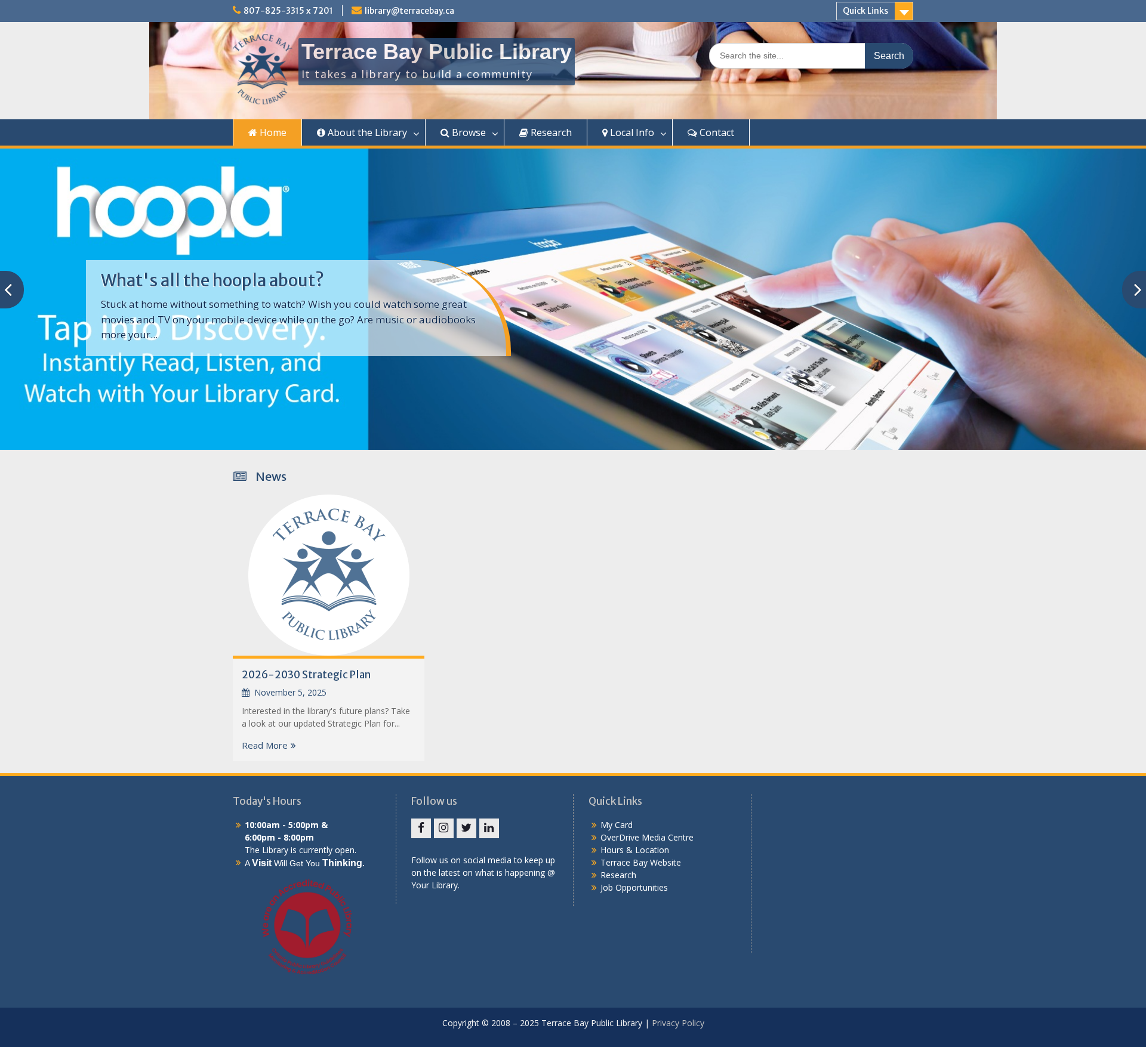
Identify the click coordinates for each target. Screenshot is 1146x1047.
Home (271, 132)
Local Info (631, 132)
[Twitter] (466, 828)
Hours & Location (634, 849)
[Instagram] (444, 828)
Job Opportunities (634, 887)
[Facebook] (421, 828)
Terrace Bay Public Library (436, 51)
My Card (616, 824)
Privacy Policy (678, 1023)
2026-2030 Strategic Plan (306, 674)
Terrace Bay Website (640, 862)
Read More (265, 745)
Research (550, 132)
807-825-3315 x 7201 (288, 10)
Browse (467, 132)
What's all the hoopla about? (212, 280)
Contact (715, 132)
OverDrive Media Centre (647, 837)
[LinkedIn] (489, 828)
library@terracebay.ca (409, 10)
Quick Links (865, 10)
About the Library (366, 132)
